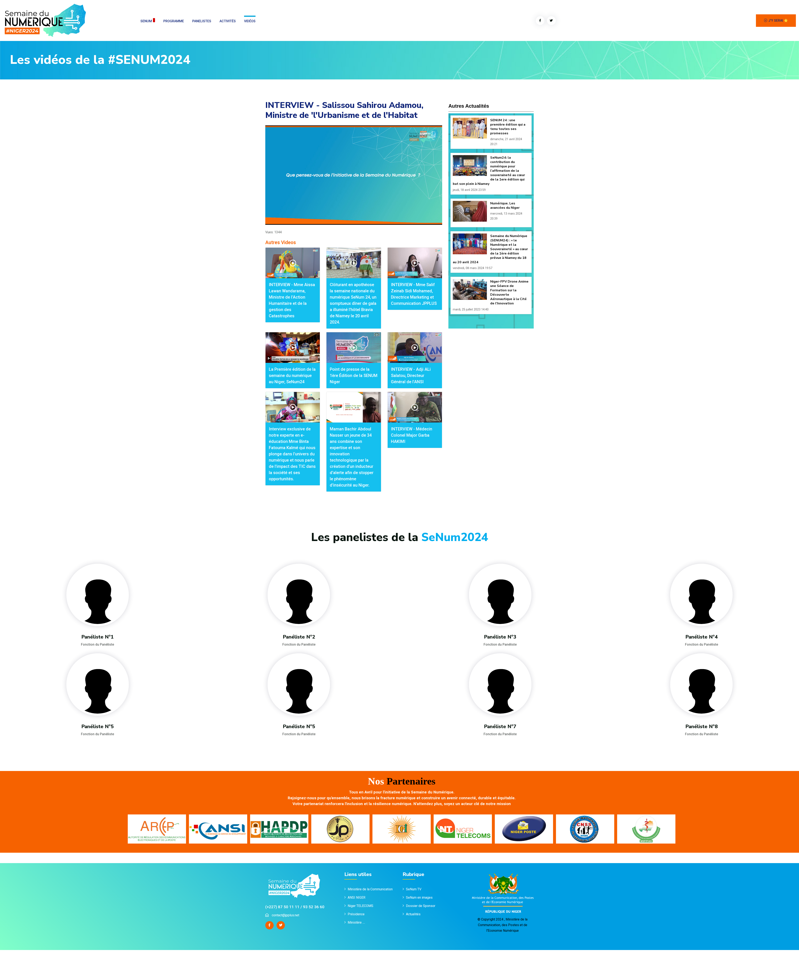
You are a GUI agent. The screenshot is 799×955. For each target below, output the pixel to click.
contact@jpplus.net (285, 915)
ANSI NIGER (356, 897)
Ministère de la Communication (370, 889)
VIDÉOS (250, 21)
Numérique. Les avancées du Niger (505, 205)
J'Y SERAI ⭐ (778, 20)
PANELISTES (201, 21)
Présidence (356, 914)
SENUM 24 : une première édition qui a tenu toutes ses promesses (507, 127)
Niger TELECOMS (360, 906)
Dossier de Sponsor (420, 906)
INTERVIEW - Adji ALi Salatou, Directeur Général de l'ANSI (411, 375)
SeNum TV (413, 889)
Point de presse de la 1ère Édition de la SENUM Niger (353, 375)
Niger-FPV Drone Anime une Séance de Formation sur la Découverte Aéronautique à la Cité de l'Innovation (509, 292)
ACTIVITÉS (228, 21)
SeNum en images (419, 897)
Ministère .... (356, 922)
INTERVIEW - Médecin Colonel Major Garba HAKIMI (411, 435)
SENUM (146, 21)
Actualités (413, 914)
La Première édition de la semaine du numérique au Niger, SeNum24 (292, 375)
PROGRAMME (173, 21)
